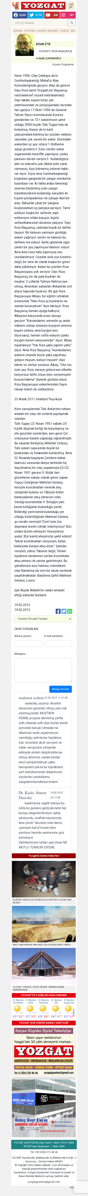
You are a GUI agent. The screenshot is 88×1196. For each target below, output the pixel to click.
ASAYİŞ (41, 30)
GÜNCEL (18, 30)
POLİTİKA (30, 30)
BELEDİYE (53, 30)
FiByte (73, 1187)
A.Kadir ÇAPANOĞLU (48, 58)
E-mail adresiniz (53, 636)
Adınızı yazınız (22, 636)
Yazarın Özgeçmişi (63, 64)
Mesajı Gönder (60, 689)
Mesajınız (20, 653)
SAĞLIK (64, 30)
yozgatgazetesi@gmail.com (44, 1181)
